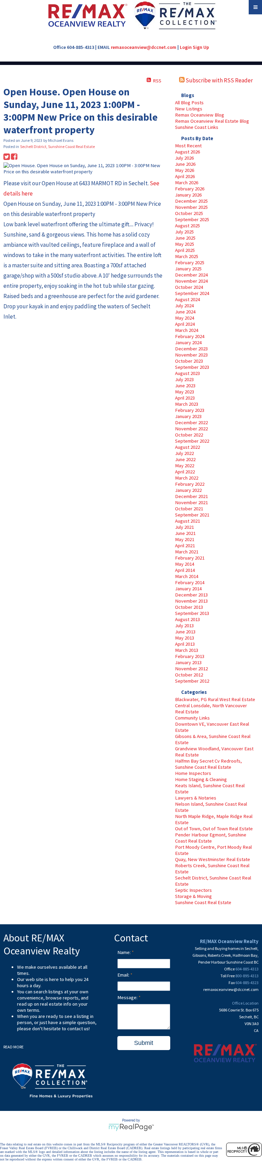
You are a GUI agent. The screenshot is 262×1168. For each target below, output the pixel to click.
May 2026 (184, 170)
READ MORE (13, 1046)
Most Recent (188, 146)
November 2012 (191, 669)
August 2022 (187, 447)
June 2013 (185, 632)
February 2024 (189, 336)
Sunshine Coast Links (196, 127)
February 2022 (189, 484)
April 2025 (185, 250)
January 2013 (188, 662)
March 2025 (186, 256)
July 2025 (184, 232)
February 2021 (189, 558)
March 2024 (186, 330)
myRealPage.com (131, 1127)
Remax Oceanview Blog (199, 115)
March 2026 (186, 182)
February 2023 (189, 410)
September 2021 (192, 515)
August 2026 (187, 152)
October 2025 (189, 213)
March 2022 (186, 478)
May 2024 (184, 318)
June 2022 (185, 459)
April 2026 (185, 176)
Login (186, 47)
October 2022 (189, 435)
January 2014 (188, 589)
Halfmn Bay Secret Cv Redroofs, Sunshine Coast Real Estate (208, 764)
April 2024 (185, 324)
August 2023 (187, 373)
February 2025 (189, 262)
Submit (143, 1042)
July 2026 (184, 158)
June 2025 (185, 238)
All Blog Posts (189, 102)
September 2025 (192, 219)
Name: (124, 952)
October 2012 (189, 675)
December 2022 (191, 422)
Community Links (192, 718)
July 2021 (184, 527)
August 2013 (187, 619)
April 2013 (185, 644)
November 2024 (191, 281)
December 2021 (191, 496)
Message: (128, 997)
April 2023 (185, 398)
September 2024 (192, 293)
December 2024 (191, 275)
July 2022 (184, 453)
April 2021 (185, 545)
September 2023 (192, 367)
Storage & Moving (193, 896)
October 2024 (189, 287)
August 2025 (187, 226)
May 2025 (184, 244)
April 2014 (185, 570)
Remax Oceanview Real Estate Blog (212, 121)
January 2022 (188, 490)
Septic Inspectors (193, 890)
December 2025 (191, 201)
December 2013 (191, 595)
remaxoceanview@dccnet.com (143, 47)
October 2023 (189, 361)
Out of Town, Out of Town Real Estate (214, 828)
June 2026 (185, 164)
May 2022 (184, 465)
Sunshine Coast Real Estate (203, 902)
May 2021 (184, 539)
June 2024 (185, 312)
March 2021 (186, 552)
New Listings (188, 109)
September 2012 (192, 681)
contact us (78, 1028)
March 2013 (186, 650)
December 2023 (191, 349)
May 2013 (184, 638)
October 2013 (189, 607)
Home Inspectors (193, 773)
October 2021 (189, 509)
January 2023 (188, 416)
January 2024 (188, 342)
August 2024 (187, 299)
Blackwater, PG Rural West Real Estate (215, 699)
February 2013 (189, 656)
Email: (123, 975)
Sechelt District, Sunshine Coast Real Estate (57, 146)
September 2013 (192, 613)
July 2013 (184, 625)
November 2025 (191, 207)
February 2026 (189, 189)
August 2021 (187, 521)
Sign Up (201, 47)
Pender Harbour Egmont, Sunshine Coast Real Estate (210, 838)
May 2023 (184, 392)
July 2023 (184, 379)
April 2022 (185, 472)
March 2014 (186, 576)
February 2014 (189, 582)
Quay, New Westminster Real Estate (212, 859)
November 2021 (191, 502)
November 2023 (191, 355)
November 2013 (191, 601)
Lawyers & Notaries (195, 798)
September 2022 (192, 441)
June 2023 (185, 385)
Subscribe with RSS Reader (219, 80)
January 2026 (188, 195)
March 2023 (186, 404)
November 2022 (191, 429)
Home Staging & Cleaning (201, 779)
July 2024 (184, 306)
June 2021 (185, 533)
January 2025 (188, 269)
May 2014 (184, 564)
